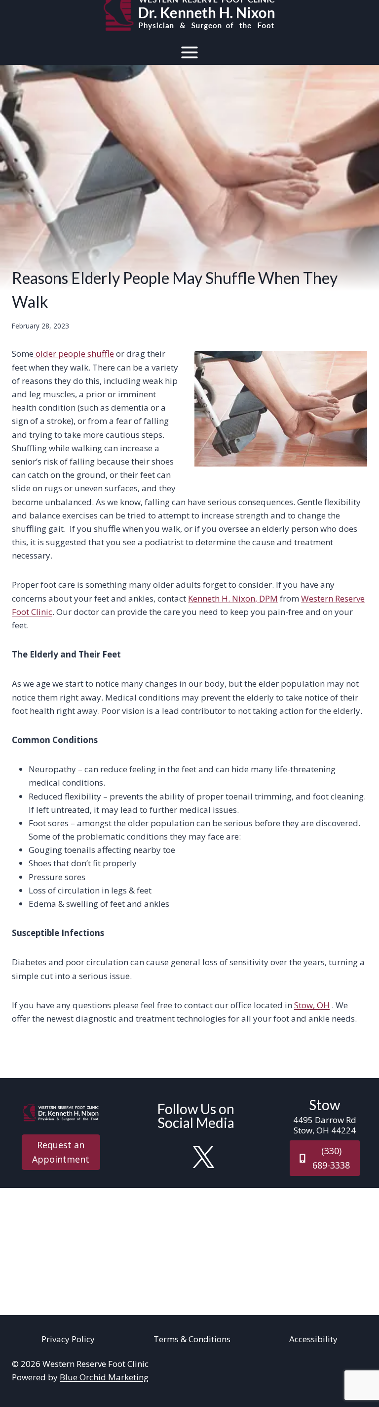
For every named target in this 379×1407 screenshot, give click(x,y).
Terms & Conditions (191, 1339)
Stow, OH (312, 1005)
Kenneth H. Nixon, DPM (233, 598)
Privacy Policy (68, 1339)
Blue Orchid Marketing (104, 1377)
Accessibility (313, 1339)
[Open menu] (190, 52)
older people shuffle (74, 353)
